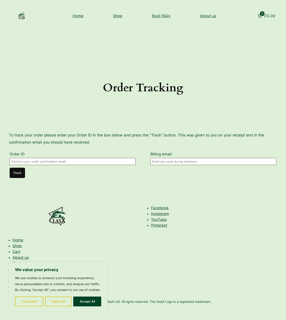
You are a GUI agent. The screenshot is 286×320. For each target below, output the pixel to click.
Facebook (160, 208)
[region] (58, 286)
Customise (29, 301)
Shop (117, 16)
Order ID (17, 154)
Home (78, 16)
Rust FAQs (161, 16)
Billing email (161, 154)
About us (208, 16)
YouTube (159, 219)
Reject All (58, 301)
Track (17, 173)
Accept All (87, 301)
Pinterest (159, 225)
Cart (16, 251)
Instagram (160, 213)
